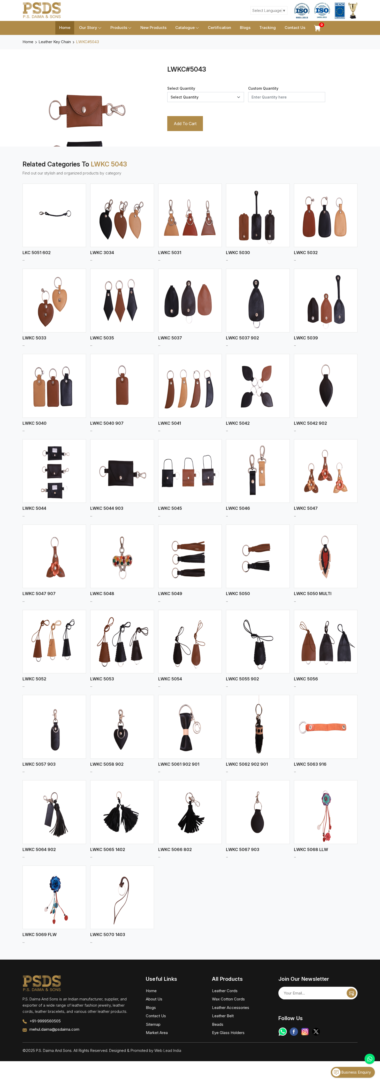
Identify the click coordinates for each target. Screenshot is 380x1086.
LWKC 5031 (169, 252)
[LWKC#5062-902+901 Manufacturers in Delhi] (258, 726)
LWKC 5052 (34, 678)
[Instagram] (305, 1031)
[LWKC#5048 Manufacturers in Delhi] (122, 556)
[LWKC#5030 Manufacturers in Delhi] (258, 215)
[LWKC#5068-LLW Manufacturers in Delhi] (326, 812)
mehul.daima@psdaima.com (54, 1029)
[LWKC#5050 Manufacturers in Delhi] (258, 556)
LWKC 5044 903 (106, 508)
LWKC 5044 (34, 508)
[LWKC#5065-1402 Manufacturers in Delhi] (122, 812)
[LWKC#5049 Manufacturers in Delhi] (190, 556)
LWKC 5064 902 (39, 849)
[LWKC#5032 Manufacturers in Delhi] (326, 215)
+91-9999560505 (45, 1021)
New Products (153, 27)
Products (118, 27)
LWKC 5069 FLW (39, 934)
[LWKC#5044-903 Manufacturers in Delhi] (122, 471)
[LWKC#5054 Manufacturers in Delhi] (190, 641)
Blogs (245, 27)
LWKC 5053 (102, 678)
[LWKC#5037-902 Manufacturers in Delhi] (258, 300)
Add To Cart (185, 123)
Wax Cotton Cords (228, 999)
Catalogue (185, 27)
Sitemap (153, 1024)
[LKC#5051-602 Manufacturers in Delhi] (54, 215)
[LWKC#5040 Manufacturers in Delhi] (54, 385)
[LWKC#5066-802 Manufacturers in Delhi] (190, 812)
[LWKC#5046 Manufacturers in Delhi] (258, 471)
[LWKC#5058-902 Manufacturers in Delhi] (122, 726)
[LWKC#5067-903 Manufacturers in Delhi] (258, 812)
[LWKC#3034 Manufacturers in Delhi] (122, 215)
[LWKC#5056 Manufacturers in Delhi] (326, 641)
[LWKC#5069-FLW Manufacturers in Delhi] (54, 897)
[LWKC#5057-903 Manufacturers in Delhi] (54, 726)
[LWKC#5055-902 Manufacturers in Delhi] (258, 641)
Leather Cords (225, 990)
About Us (154, 999)
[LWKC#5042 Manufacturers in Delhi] (258, 385)
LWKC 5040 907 (107, 423)
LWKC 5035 (102, 337)
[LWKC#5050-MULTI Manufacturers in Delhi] (326, 556)
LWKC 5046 (238, 508)
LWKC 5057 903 (39, 764)
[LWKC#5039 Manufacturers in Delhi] (326, 300)
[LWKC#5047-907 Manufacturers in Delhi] (54, 556)
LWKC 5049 (170, 593)
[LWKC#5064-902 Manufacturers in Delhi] (54, 812)
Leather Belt (223, 1015)
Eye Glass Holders (228, 1032)
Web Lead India (167, 1050)
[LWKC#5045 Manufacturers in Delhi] (190, 471)
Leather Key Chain (55, 41)
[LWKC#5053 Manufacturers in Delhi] (122, 641)
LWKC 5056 (306, 678)
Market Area (157, 1032)
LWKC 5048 (102, 593)
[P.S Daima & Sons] (41, 10)
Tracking (267, 27)
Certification (219, 27)
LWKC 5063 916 (310, 764)
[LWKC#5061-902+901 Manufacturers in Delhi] (190, 726)
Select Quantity (181, 88)
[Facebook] (294, 1031)
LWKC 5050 (238, 593)
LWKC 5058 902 (107, 764)
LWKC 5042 (238, 423)
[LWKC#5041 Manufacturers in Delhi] (190, 385)
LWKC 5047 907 (39, 593)
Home (64, 27)
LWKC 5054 (170, 678)
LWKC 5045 (170, 508)
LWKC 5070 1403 (107, 934)
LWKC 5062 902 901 (247, 764)
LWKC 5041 (169, 423)
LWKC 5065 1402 (107, 849)
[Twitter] (316, 1031)
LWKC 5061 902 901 (178, 764)
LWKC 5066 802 (175, 849)
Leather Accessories (230, 1007)
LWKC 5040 (34, 423)
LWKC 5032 (306, 252)
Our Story (88, 27)
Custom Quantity (263, 88)
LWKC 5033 (34, 337)
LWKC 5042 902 (310, 423)
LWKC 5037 (170, 337)
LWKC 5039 (306, 337)
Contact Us (295, 27)
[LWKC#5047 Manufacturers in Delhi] (326, 471)
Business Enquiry (355, 1072)
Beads (217, 1024)
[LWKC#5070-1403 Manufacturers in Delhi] (122, 897)
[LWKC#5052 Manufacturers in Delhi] (54, 641)
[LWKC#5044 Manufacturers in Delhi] (54, 471)
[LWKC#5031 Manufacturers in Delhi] (190, 215)
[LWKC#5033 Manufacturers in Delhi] (54, 300)
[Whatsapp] (282, 1031)
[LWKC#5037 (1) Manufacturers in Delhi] (190, 300)
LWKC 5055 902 (242, 678)
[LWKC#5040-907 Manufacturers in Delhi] (122, 385)
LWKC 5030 (238, 252)
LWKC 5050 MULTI (312, 593)
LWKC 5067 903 (242, 849)
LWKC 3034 (102, 252)
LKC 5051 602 (36, 252)
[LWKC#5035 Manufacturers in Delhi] (122, 300)
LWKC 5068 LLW (311, 849)
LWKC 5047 (306, 508)
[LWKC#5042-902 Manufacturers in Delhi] (326, 385)
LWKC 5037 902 (242, 337)
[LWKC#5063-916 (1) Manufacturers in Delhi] (326, 726)
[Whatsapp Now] (369, 1059)
